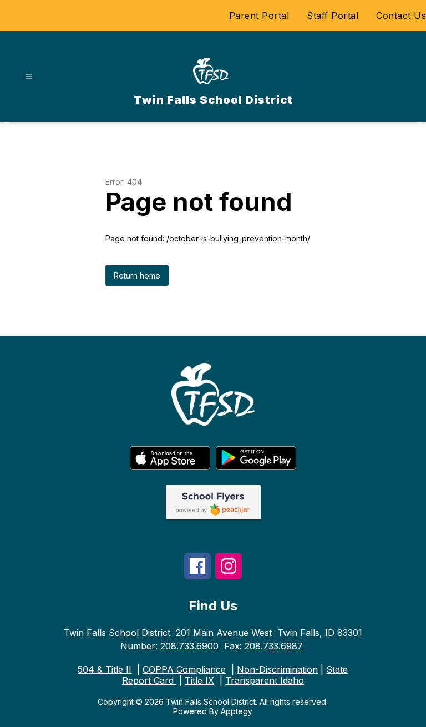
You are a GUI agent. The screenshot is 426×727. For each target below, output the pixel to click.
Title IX (199, 680)
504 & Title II (104, 669)
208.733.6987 (274, 646)
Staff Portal (332, 15)
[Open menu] (28, 76)
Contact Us (401, 15)
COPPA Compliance (184, 669)
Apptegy (236, 711)
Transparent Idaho (264, 680)
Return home (137, 275)
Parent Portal (259, 15)
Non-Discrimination (277, 669)
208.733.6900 (189, 646)
